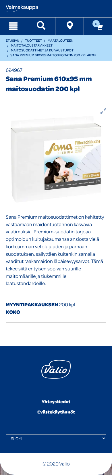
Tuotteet (33, 40)
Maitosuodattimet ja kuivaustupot (42, 50)
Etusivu (12, 40)
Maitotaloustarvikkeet (32, 45)
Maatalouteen (60, 40)
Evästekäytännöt (56, 412)
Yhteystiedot (56, 401)
